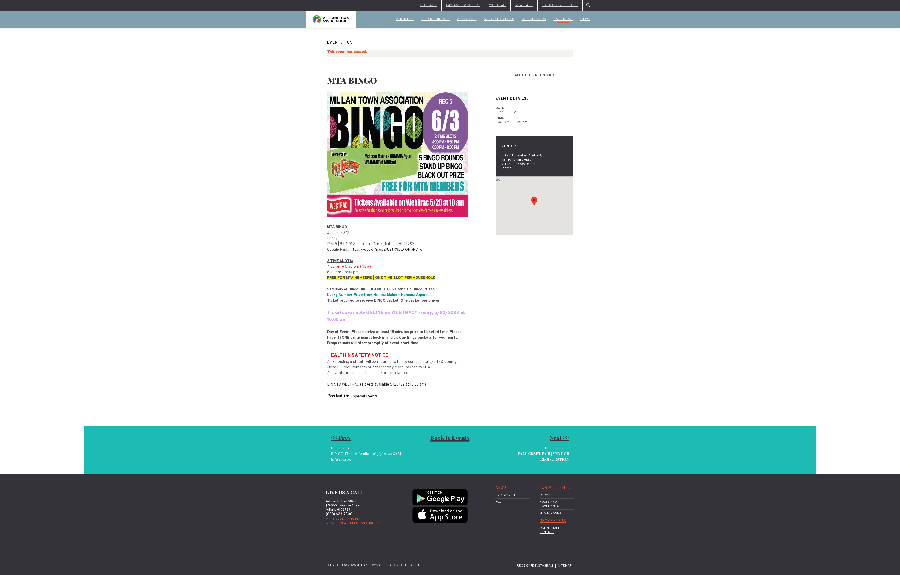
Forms (545, 495)
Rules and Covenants (549, 504)
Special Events (499, 19)
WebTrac (497, 5)
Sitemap (565, 566)
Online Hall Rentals (550, 530)
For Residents (435, 19)
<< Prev (341, 437)
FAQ (498, 502)
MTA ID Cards (550, 513)
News (585, 19)
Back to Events (449, 437)
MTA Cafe (524, 5)
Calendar (563, 19)
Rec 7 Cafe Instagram (535, 566)
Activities (466, 19)
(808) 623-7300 (339, 514)
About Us (405, 19)
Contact (428, 5)
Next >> (559, 437)
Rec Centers (534, 19)
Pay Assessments (463, 5)
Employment (506, 495)
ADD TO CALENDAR (534, 75)
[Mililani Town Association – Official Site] (331, 19)
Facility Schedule (560, 5)
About (502, 488)
